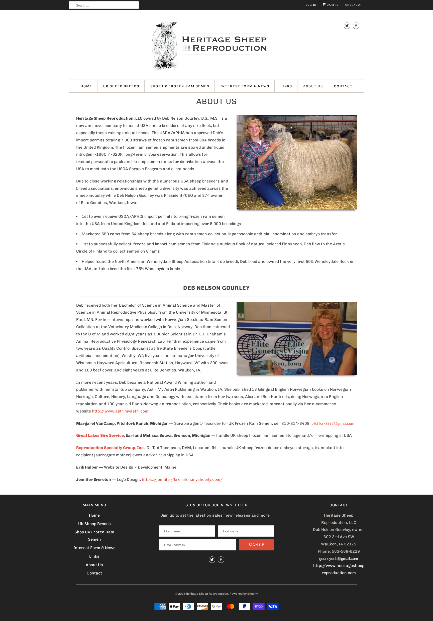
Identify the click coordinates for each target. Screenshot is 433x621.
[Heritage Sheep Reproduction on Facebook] (356, 25)
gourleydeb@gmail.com (338, 558)
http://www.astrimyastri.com (120, 411)
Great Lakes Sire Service (100, 435)
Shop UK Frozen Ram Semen (179, 86)
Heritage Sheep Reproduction (207, 593)
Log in (311, 5)
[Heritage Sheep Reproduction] (216, 46)
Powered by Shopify (244, 593)
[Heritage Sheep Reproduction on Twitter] (347, 25)
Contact (343, 86)
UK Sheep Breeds (121, 86)
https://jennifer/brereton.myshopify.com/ (182, 479)
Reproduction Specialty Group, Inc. (110, 447)
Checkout (353, 5)
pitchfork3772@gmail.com (332, 423)
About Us (313, 86)
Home (86, 86)
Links (286, 86)
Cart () (333, 5)
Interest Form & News (245, 86)
